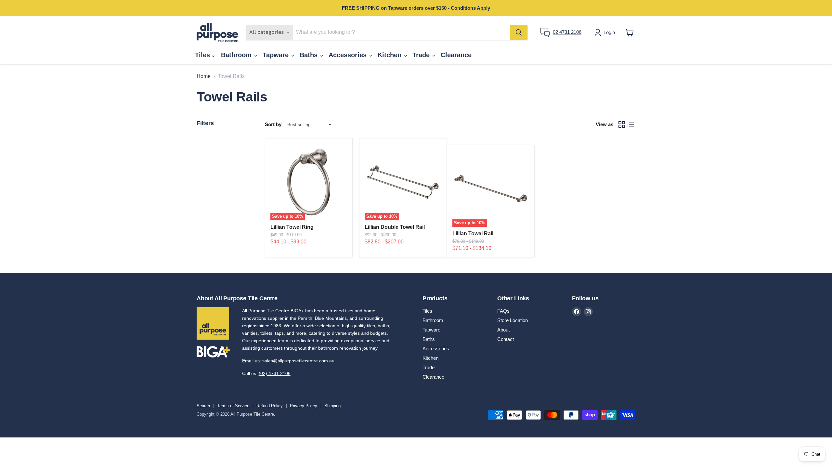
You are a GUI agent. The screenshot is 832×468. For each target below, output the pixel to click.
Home (204, 76)
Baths (309, 54)
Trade (422, 54)
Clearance (456, 54)
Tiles (203, 54)
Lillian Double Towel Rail (395, 227)
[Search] (518, 32)
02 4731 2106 (567, 32)
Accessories (349, 54)
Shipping (332, 405)
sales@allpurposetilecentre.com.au (298, 360)
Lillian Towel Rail (472, 233)
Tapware (277, 54)
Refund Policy (269, 405)
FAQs (503, 311)
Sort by (273, 124)
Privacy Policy (303, 405)
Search (203, 405)
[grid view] (621, 124)
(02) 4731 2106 (275, 373)
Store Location (512, 320)
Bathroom (237, 54)
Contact (505, 339)
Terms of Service (233, 405)
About (503, 329)
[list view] (630, 124)
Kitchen (390, 54)
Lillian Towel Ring (292, 227)
